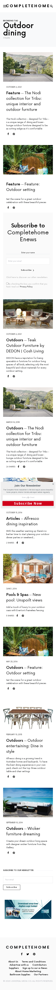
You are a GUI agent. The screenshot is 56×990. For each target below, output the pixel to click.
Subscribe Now (28, 503)
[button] (27, 485)
